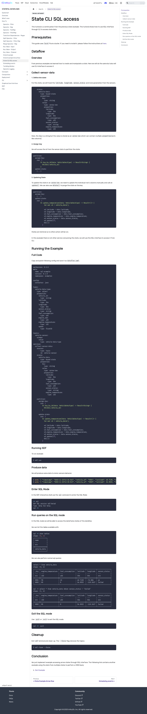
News (11, 702)
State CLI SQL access (10, 61)
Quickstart (5, 13)
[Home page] (33, 9)
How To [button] (4, 21)
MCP (3, 86)
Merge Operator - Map (10, 44)
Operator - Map (8, 27)
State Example (8, 55)
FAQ (3, 89)
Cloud (27, 3)
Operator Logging (8, 69)
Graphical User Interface (10, 83)
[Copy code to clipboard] (113, 89)
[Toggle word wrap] (110, 479)
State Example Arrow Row (11, 58)
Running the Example (127, 22)
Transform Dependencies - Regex (14, 35)
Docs (11, 695)
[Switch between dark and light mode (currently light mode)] (121, 3)
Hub (51, 3)
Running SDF (126, 27)
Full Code (125, 25)
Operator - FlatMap (9, 30)
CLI (3, 80)
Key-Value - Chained (9, 52)
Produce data (127, 30)
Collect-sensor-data (129, 19)
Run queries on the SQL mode (132, 36)
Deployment (6, 77)
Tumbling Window (8, 66)
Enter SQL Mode (127, 33)
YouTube (78, 705)
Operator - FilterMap (9, 33)
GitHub (77, 702)
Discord (78, 695)
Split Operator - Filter (10, 38)
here (104, 43)
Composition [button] (6, 74)
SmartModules (44, 3)
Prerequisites (125, 10)
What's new (5, 18)
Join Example (40, 670)
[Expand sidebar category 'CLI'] (27, 80)
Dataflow (123, 13)
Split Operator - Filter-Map (11, 41)
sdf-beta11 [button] (97, 3)
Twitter (78, 699)
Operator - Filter (8, 24)
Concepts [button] (5, 72)
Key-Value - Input (8, 47)
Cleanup (123, 42)
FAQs (11, 699)
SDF (22, 3)
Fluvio (17, 3)
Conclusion (124, 45)
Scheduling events (9, 63)
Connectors (34, 3)
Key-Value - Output (9, 49)
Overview (5, 15)
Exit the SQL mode (128, 39)
